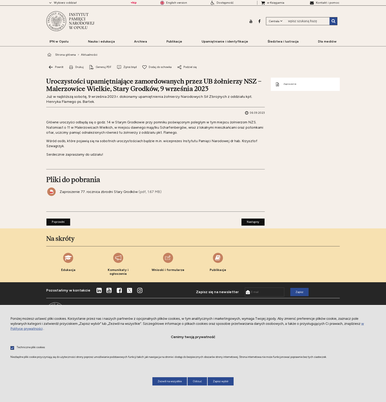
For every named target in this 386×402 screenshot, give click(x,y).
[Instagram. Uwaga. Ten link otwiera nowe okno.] (140, 290)
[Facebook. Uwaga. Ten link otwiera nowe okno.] (259, 21)
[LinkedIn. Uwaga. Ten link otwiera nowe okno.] (99, 290)
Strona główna (65, 54)
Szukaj (333, 21)
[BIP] (134, 3)
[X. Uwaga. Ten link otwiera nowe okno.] (130, 290)
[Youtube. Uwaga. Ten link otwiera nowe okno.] (251, 21)
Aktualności (89, 54)
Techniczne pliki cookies (30, 347)
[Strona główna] (56, 21)
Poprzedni (55, 221)
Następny (250, 221)
